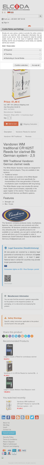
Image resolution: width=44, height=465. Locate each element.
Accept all (35, 65)
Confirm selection (21, 65)
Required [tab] (8, 50)
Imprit (4, 46)
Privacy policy (11, 46)
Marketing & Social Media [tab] (14, 58)
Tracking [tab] (8, 54)
